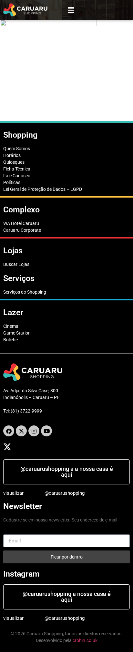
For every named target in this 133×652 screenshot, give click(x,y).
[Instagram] (33, 430)
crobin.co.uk (85, 640)
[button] (71, 10)
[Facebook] (8, 430)
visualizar (13, 493)
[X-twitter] (21, 430)
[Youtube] (46, 430)
